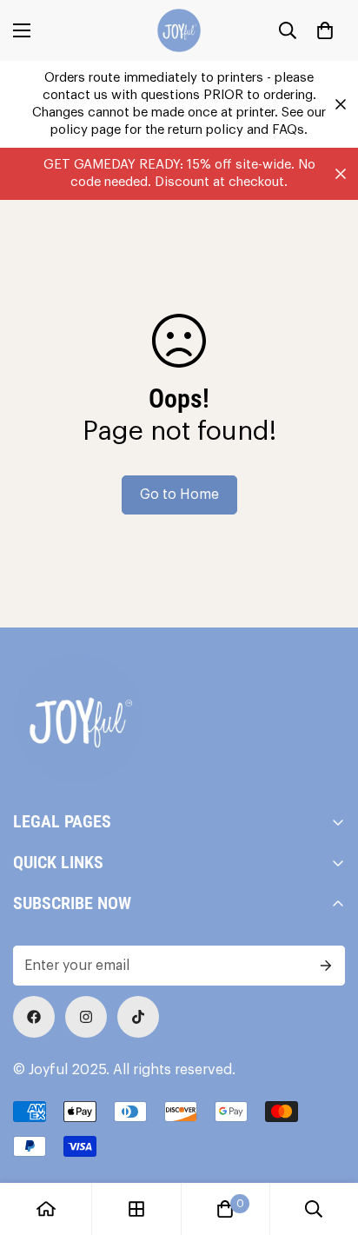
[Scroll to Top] (326, 1142)
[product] (46, 1208)
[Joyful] (179, 30)
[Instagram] (86, 1017)
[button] (325, 30)
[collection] (136, 1209)
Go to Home (179, 494)
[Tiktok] (138, 1017)
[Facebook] (34, 1017)
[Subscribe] (326, 966)
